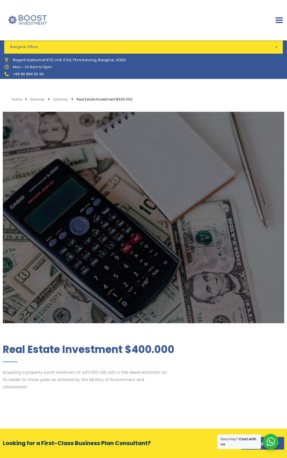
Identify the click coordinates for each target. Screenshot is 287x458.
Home (17, 99)
